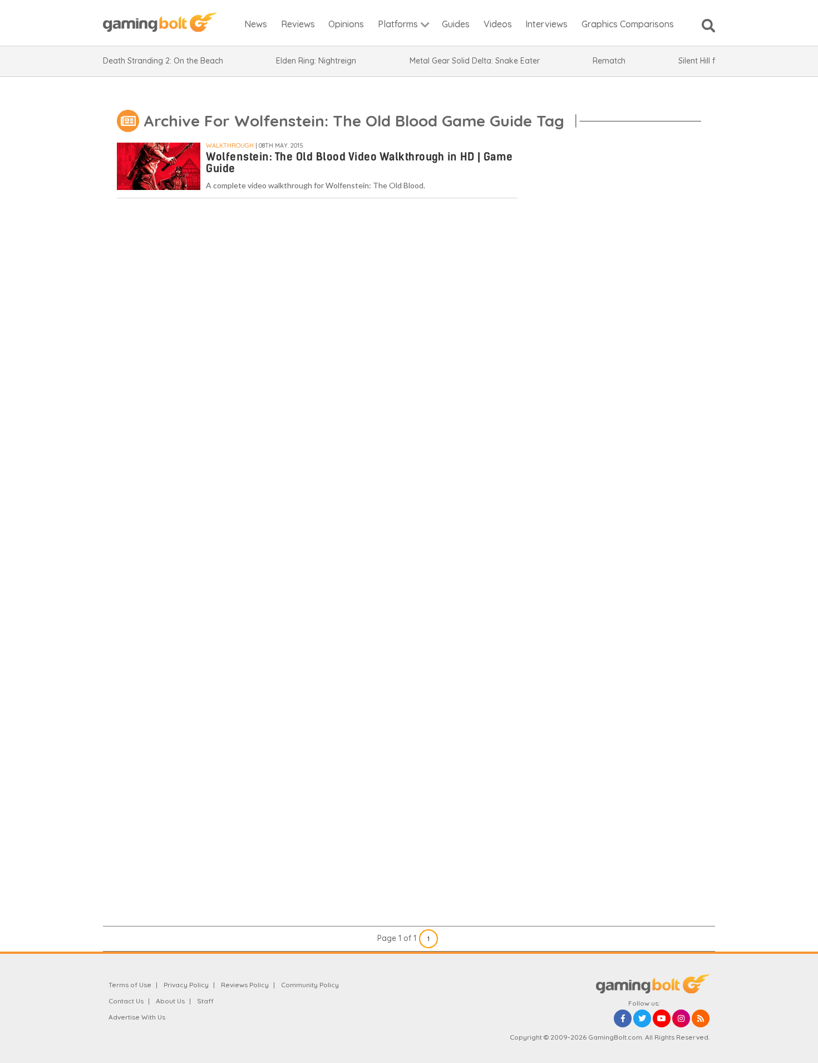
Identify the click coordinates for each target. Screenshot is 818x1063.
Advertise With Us (137, 1017)
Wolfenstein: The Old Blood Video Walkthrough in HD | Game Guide (359, 162)
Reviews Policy (245, 985)
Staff (205, 1001)
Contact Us (126, 1001)
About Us (170, 1001)
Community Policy (310, 985)
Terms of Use (130, 985)
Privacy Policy (186, 985)
